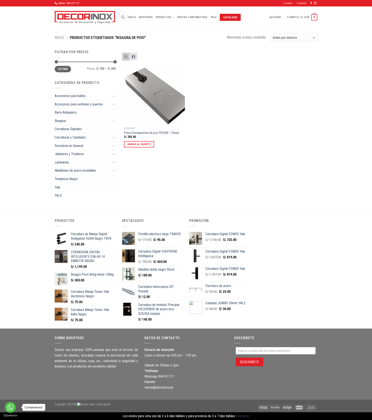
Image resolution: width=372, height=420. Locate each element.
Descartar (242, 416)
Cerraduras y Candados (70, 137)
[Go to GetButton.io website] (10, 415)
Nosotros (146, 17)
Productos (163, 17)
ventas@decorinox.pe (158, 387)
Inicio (132, 17)
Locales (287, 3)
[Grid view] (126, 56)
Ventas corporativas (192, 17)
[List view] (133, 56)
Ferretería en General (69, 146)
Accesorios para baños (70, 96)
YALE (58, 195)
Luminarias (62, 162)
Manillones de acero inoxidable (75, 170)
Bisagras (60, 121)
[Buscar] (123, 17)
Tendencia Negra (66, 179)
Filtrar (63, 69)
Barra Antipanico (66, 112)
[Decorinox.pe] (85, 17)
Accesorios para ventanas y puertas (79, 104)
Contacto (302, 3)
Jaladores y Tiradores (69, 154)
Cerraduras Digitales (68, 129)
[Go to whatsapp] (10, 407)
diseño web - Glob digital (96, 404)
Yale (214, 17)
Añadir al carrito (139, 144)
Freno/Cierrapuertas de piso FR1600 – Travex (151, 133)
